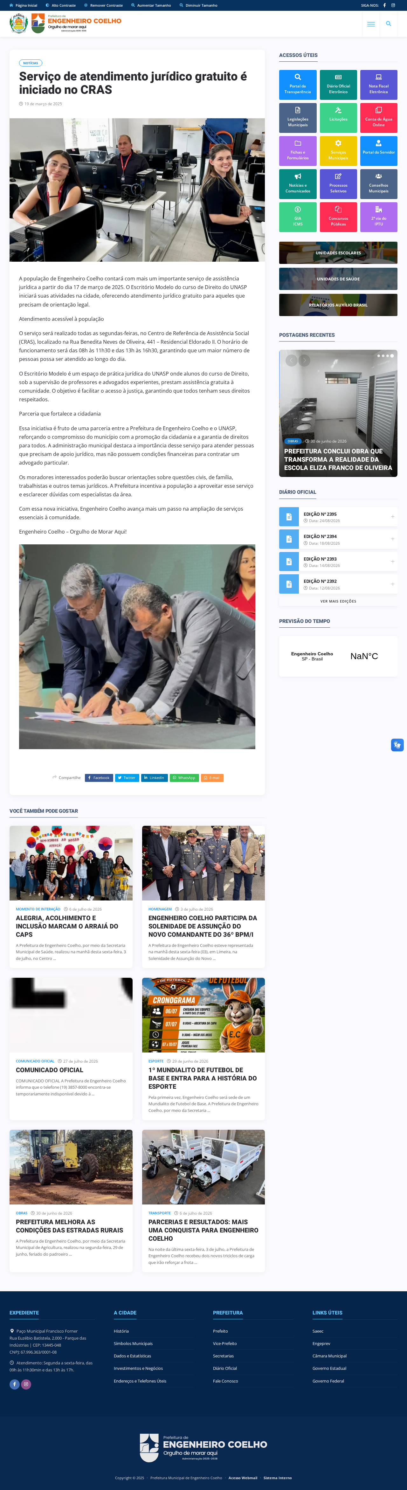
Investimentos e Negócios (138, 1368)
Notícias (30, 63)
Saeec (318, 1331)
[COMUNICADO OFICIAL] (71, 1015)
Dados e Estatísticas (132, 1356)
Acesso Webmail (243, 1477)
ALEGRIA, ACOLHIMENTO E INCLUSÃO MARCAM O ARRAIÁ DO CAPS (67, 926)
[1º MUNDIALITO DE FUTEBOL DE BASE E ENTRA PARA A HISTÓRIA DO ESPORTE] (203, 1015)
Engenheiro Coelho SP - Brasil (338, 656)
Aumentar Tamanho (153, 5)
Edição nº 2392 (320, 581)
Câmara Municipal (330, 1356)
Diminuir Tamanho (201, 5)
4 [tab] (392, 356)
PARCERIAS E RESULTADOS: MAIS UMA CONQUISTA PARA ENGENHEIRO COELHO (203, 1230)
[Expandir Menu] (371, 24)
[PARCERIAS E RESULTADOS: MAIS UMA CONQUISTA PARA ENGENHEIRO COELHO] (203, 1167)
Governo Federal (328, 1381)
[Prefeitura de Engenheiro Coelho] (65, 23)
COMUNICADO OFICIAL (49, 1070)
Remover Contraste (106, 5)
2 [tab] (383, 356)
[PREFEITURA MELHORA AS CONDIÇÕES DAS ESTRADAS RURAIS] (71, 1167)
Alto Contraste (63, 5)
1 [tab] (378, 356)
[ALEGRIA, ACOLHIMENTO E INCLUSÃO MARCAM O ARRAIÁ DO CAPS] (71, 863)
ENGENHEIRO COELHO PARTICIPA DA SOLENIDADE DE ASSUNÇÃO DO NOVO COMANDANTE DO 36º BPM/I (202, 926)
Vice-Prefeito (225, 1343)
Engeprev (321, 1343)
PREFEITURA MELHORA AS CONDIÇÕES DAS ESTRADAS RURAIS (69, 1226)
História (121, 1331)
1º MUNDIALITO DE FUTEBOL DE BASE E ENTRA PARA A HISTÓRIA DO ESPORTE (202, 1078)
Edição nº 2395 (320, 514)
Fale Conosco (225, 1381)
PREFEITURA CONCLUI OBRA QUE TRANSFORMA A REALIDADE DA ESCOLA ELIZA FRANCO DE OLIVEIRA (338, 460)
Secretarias (223, 1356)
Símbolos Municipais (133, 1343)
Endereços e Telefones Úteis (140, 1381)
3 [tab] (387, 356)
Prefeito (220, 1331)
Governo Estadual (329, 1368)
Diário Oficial (225, 1368)
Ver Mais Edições (338, 601)
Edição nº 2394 (320, 536)
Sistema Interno (278, 1477)
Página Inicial (26, 5)
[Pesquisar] (388, 24)
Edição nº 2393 (320, 559)
